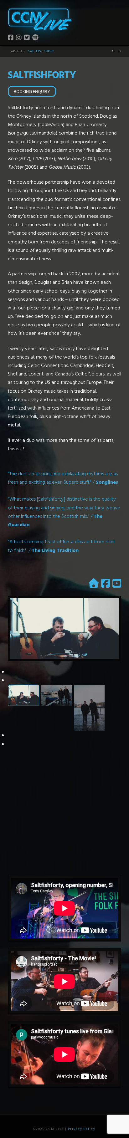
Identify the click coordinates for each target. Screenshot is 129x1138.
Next (112, 638)
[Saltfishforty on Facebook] (105, 583)
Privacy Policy (81, 1128)
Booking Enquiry (32, 91)
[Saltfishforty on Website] (94, 583)
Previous (30, 638)
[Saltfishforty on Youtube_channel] (116, 583)
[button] (116, 13)
